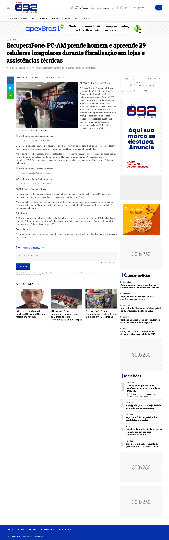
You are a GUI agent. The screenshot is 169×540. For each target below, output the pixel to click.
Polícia (87, 18)
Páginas (21, 529)
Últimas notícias (48, 529)
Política (43, 18)
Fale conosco (65, 529)
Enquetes (33, 529)
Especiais (13, 18)
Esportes (66, 18)
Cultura (24, 18)
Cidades (54, 18)
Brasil (76, 18)
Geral (34, 18)
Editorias (10, 529)
